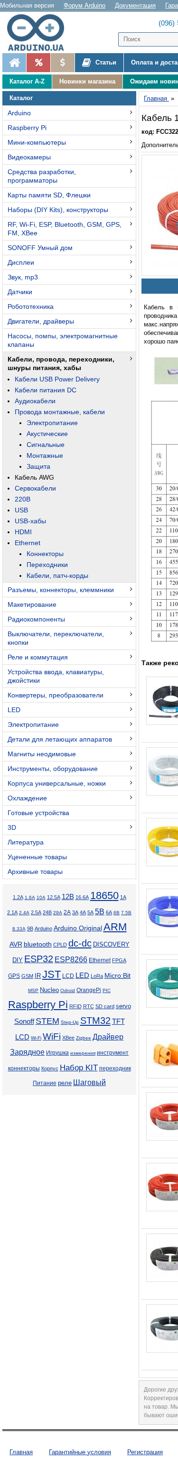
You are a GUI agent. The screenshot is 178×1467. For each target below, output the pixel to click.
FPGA (119, 960)
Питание (44, 1083)
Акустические (47, 433)
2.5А (36, 912)
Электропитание (52, 423)
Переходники (47, 564)
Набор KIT (79, 1067)
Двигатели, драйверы (41, 321)
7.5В (126, 912)
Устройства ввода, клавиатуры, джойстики (56, 676)
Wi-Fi (36, 1037)
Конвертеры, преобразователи (55, 695)
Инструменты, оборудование (53, 768)
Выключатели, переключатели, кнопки (56, 638)
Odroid (67, 990)
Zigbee (83, 1037)
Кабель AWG (34, 477)
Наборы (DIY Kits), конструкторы (58, 210)
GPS (14, 976)
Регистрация (145, 1452)
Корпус (49, 1068)
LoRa (97, 976)
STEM (47, 1021)
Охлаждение (27, 798)
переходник (115, 1068)
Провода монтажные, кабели (60, 412)
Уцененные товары (37, 857)
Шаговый (89, 1082)
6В (116, 912)
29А (57, 912)
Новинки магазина (87, 81)
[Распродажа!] (38, 62)
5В (99, 912)
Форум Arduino (84, 5)
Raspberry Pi (27, 127)
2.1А (12, 912)
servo (123, 1006)
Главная (21, 1452)
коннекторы (24, 1068)
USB (21, 510)
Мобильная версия (27, 5)
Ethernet (27, 543)
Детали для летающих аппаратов (60, 739)
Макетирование (32, 604)
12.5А (53, 897)
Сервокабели (35, 488)
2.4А (24, 912)
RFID (75, 1006)
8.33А (19, 928)
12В (68, 897)
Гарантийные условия (80, 1452)
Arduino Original (78, 928)
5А (90, 912)
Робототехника (31, 306)
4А (83, 912)
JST (51, 974)
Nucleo (49, 989)
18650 (104, 895)
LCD (68, 976)
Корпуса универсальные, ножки (57, 783)
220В (22, 499)
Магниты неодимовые (42, 754)
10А (41, 897)
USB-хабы (30, 521)
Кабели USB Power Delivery (57, 379)
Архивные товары (35, 871)
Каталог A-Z (27, 81)
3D (12, 827)
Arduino (19, 113)
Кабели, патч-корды (57, 575)
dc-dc (80, 943)
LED (14, 710)
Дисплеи (21, 262)
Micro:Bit (117, 975)
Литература (26, 842)
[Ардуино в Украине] (14, 62)
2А (67, 912)
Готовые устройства (38, 813)
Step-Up (70, 1022)
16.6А (82, 897)
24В (47, 912)
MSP (33, 990)
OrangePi (88, 990)
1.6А (30, 897)
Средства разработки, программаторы (42, 176)
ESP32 (38, 959)
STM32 (95, 1020)
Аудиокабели (35, 401)
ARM (115, 927)
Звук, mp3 (23, 277)
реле (65, 1082)
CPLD (60, 944)
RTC (88, 1006)
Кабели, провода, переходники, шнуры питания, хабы (61, 363)
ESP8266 (71, 960)
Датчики (20, 292)
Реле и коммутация (38, 657)
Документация (135, 5)
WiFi (52, 1036)
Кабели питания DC (45, 390)
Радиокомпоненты (36, 619)
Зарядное (27, 1052)
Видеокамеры (29, 157)
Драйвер (108, 1037)
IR (38, 976)
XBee (68, 1037)
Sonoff (24, 1021)
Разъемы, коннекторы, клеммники (61, 590)
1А (123, 897)
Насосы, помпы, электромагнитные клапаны (63, 340)
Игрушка (57, 1052)
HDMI (23, 532)
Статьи (105, 62)
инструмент (113, 1052)
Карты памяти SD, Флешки (49, 195)
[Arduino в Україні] (39, 32)
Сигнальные (46, 444)
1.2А (18, 897)
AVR (15, 944)
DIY (17, 960)
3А (75, 912)
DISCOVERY (111, 944)
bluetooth (38, 944)
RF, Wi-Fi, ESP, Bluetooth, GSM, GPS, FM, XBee (65, 229)
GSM (27, 976)
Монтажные (45, 455)
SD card (104, 1006)
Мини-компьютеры (37, 142)
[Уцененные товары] (62, 62)
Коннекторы (45, 553)
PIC (107, 990)
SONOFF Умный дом (40, 247)
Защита (38, 466)
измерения (82, 1053)
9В (30, 928)
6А (109, 912)
